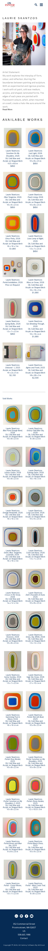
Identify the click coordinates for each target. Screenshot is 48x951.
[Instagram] (22, 916)
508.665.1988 (24, 935)
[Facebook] (27, 916)
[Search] (36, 4)
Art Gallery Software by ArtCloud (32, 945)
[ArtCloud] (17, 916)
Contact (24, 938)
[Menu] (41, 4)
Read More (7, 109)
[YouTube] (31, 916)
